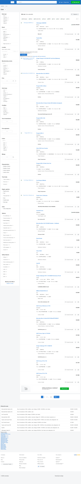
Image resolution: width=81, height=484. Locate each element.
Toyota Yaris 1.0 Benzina (41, 195)
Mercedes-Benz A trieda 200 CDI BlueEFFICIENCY (47, 318)
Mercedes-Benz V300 (6, 417)
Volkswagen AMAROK (41, 22)
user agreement (43, 56)
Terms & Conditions (23, 457)
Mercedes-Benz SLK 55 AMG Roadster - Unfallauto (47, 223)
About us (2, 457)
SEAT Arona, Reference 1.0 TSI (43, 305)
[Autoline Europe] (5, 2)
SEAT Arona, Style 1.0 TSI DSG (43, 333)
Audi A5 (38, 263)
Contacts (2, 461)
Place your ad (64, 388)
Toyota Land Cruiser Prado (7, 419)
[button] (75, 34)
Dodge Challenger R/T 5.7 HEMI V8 (44, 345)
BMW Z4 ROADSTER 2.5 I (42, 290)
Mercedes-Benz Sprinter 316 (7, 409)
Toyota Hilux (39, 38)
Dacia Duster (39, 238)
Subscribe (23, 54)
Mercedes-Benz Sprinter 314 (7, 411)
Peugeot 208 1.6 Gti (40, 118)
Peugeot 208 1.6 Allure (41, 85)
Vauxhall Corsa (39, 210)
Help (2, 459)
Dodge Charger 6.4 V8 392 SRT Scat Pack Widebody (48, 58)
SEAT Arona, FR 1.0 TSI (41, 360)
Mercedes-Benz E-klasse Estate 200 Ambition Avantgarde (49, 103)
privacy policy (35, 56)
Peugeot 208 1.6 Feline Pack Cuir (43, 163)
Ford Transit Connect (5, 422)
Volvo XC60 (39, 250)
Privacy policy (21, 459)
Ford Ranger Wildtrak (41, 180)
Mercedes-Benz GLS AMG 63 (42, 73)
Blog (20, 465)
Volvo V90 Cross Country (42, 148)
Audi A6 (3, 427)
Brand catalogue (22, 467)
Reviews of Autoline (23, 463)
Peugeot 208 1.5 (40, 133)
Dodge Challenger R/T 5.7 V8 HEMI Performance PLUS (48, 275)
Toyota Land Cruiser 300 (6, 425)
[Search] (18, 2)
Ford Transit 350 (5, 414)
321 (51, 397)
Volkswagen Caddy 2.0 (6, 430)
